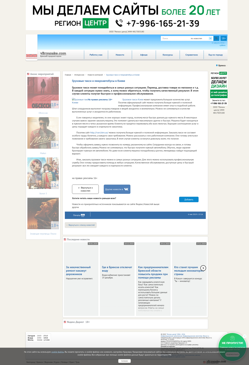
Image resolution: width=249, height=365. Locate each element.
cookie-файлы (57, 352)
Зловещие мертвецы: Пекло (44, 228)
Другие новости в (114, 189)
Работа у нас (96, 54)
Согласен (124, 361)
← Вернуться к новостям (85, 189)
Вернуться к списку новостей (82, 225)
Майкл (49, 148)
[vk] (126, 189)
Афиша (143, 54)
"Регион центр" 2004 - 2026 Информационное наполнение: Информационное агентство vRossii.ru (185, 335)
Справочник (191, 54)
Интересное (79, 75)
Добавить (188, 199)
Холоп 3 (49, 188)
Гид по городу (216, 54)
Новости (120, 54)
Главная (68, 75)
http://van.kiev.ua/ (99, 132)
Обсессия (49, 107)
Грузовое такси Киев (132, 99)
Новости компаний (95, 75)
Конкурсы (168, 54)
